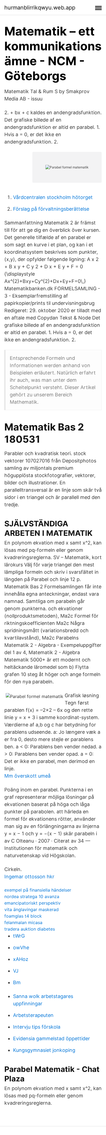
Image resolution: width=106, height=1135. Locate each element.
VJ (15, 971)
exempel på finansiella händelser (37, 890)
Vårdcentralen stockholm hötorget (53, 197)
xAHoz (20, 959)
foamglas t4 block (23, 916)
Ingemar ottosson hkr (29, 876)
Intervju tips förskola (36, 1027)
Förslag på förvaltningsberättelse (51, 209)
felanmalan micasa (23, 922)
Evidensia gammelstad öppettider (51, 1038)
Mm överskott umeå (27, 776)
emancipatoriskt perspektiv (32, 903)
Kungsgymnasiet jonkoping (44, 1050)
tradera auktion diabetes (29, 929)
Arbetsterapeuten (33, 1015)
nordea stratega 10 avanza (31, 896)
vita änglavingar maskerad (31, 909)
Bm (17, 982)
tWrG (19, 936)
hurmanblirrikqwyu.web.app (39, 7)
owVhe (21, 947)
